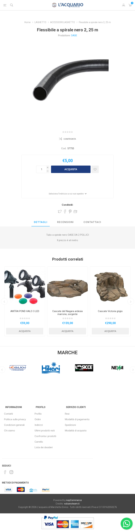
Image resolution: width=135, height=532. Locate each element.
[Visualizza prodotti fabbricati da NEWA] (117, 368)
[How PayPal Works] (67, 531)
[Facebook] (5, 472)
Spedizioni (70, 424)
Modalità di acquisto (76, 430)
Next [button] (130, 301)
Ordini (38, 419)
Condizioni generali (14, 424)
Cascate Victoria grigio (110, 311)
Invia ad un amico (75, 211)
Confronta (70, 139)
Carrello (39, 441)
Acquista (70, 169)
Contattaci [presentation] (92, 222)
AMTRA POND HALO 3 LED (24, 311)
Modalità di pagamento (77, 419)
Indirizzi (39, 424)
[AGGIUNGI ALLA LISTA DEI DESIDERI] (95, 169)
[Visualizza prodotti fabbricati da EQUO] (18, 368)
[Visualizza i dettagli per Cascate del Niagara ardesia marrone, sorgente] (67, 287)
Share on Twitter (60, 211)
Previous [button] (4, 301)
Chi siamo (9, 430)
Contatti (8, 413)
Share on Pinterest (70, 211)
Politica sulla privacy (15, 419)
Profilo (38, 413)
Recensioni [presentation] (65, 222)
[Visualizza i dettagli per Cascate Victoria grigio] (110, 287)
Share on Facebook (65, 211)
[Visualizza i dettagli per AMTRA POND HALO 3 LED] (24, 287)
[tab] (40, 222)
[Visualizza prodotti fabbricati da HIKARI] (51, 368)
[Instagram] (11, 472)
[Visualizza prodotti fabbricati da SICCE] (84, 368)
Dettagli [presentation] (40, 222)
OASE (74, 35)
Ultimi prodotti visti (45, 430)
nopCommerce (74, 500)
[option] (24, 301)
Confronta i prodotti (45, 436)
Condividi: (67, 204)
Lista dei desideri (44, 447)
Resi (67, 413)
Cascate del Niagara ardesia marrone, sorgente (67, 313)
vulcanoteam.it (72, 503)
